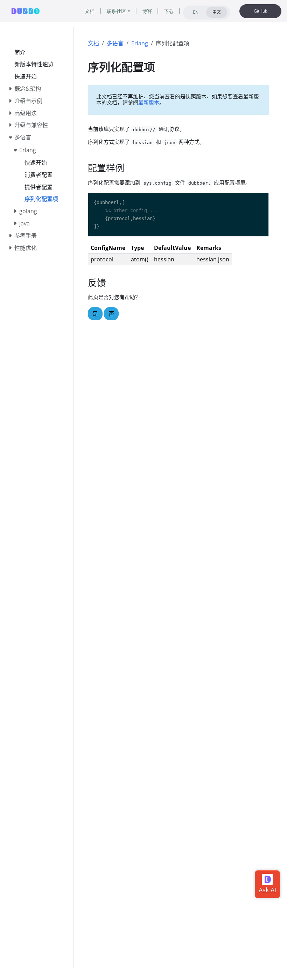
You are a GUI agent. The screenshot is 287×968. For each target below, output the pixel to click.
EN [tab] (195, 12)
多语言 (115, 43)
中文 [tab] (216, 12)
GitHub (260, 11)
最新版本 (148, 102)
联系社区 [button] (116, 11)
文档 (93, 43)
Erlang (139, 43)
